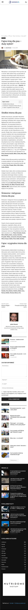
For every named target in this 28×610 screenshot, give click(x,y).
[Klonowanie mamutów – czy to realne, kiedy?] (5, 410)
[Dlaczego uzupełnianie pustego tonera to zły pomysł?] (5, 523)
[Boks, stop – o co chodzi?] (5, 440)
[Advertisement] (14, 19)
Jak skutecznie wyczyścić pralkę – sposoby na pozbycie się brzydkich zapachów (18, 530)
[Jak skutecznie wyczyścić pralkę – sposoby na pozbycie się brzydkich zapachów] (5, 530)
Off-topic (10, 36)
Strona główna (4, 36)
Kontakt (12, 603)
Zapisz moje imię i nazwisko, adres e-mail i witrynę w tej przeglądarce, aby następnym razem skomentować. (13, 393)
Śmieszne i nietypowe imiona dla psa (12, 105)
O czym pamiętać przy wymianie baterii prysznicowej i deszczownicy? (18, 472)
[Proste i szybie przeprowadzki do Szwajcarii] (5, 348)
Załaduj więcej (13, 460)
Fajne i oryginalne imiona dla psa (11, 107)
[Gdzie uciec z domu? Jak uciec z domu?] (5, 447)
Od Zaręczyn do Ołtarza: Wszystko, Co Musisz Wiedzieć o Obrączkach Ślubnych (18, 487)
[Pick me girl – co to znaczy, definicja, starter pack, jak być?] (5, 425)
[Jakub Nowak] (2, 48)
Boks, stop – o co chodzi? (16, 438)
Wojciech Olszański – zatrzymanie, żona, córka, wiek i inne (18, 417)
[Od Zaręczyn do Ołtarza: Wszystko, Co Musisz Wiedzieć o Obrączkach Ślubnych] (5, 487)
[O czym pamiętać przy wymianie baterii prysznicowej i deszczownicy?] (5, 473)
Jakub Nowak (8, 47)
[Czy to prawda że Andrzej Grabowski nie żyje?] (5, 455)
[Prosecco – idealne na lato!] (5, 341)
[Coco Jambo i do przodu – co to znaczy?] (5, 355)
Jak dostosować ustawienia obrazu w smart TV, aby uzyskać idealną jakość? (18, 516)
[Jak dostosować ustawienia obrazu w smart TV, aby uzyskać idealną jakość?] (5, 516)
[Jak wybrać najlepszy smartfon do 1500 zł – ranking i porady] (5, 509)
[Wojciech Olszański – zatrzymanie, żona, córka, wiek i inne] (5, 417)
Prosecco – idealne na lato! (17, 339)
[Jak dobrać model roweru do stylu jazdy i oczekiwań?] (5, 480)
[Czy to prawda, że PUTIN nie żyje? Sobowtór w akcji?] (5, 432)
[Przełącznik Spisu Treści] (19, 102)
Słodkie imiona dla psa (8, 104)
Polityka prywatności (20, 603)
